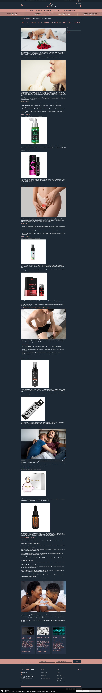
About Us (59, 680)
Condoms (69, 31)
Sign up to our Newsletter (28, 661)
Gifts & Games (44, 677)
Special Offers (44, 672)
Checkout (71, 5)
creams (29, 56)
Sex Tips (69, 32)
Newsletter (59, 678)
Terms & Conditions (61, 677)
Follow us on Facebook (76, 1)
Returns (58, 673)
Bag (80, 6)
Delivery (58, 672)
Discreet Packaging (61, 681)
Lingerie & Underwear (45, 678)
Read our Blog (78, 1)
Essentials (43, 675)
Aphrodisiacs (23, 460)
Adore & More (35, 620)
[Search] (22, 5)
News (68, 29)
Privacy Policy (60, 675)
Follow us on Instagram (80, 1)
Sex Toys (43, 673)
